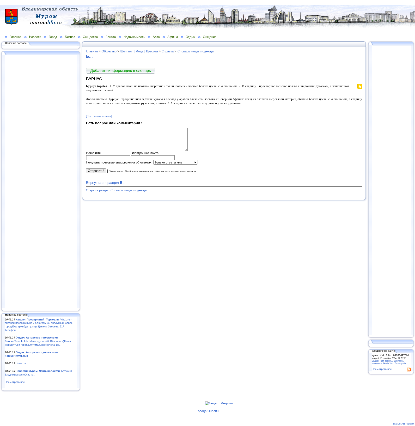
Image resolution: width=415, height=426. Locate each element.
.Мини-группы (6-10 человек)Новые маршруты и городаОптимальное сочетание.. (38, 341)
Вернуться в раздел (105, 183)
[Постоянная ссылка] (99, 116)
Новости (35, 37)
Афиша (172, 37)
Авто (156, 37)
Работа (110, 37)
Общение (209, 37)
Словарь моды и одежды (195, 51)
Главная (15, 37)
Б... (89, 56)
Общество (90, 37)
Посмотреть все (15, 382)
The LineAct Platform (403, 424)
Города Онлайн (207, 411)
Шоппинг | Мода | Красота (139, 51)
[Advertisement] (41, 182)
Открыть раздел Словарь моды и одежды (116, 190)
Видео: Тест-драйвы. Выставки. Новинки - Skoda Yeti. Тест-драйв (389, 362)
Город (53, 37)
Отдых (190, 37)
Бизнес (70, 37)
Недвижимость (134, 37)
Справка (168, 51)
